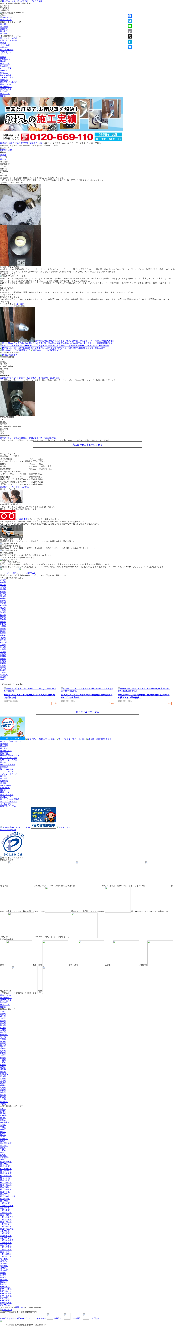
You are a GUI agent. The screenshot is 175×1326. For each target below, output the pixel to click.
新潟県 (3, 594)
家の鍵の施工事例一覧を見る (87, 444)
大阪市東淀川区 (6, 1245)
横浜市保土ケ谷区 (7, 1196)
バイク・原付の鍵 (7, 764)
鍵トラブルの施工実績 (9, 799)
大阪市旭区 (5, 1203)
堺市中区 (4, 1263)
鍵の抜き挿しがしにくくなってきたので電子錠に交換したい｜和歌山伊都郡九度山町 (77, 341)
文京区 (3, 1155)
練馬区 (3, 1152)
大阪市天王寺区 (6, 1229)
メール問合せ (12, 573)
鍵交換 (3, 159)
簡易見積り (58, 1318)
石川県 (3, 598)
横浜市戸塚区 (6, 1189)
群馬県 (3, 617)
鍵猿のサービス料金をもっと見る (14, 487)
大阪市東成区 (6, 1243)
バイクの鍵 (5, 45)
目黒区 (3, 1159)
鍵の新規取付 (6, 751)
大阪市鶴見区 (6, 1226)
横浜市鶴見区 (6, 1187)
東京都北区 (5, 1122)
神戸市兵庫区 (6, 1305)
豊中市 (3, 1277)
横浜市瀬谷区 (6, 1182)
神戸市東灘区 (6, 1303)
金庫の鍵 (4, 47)
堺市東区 (4, 1268)
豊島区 (3, 1148)
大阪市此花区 (6, 1212)
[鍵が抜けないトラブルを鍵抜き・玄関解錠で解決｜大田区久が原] (17, 415)
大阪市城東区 (6, 1215)
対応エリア (5, 63)
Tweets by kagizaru (8, 830)
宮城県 (3, 589)
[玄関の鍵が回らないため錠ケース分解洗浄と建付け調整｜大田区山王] (8, 355)
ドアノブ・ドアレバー (9, 774)
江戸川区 (4, 1115)
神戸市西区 (5, 1300)
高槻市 (3, 1275)
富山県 (3, 596)
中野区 (3, 1150)
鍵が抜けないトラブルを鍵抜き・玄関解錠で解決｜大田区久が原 (28, 438)
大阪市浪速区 (6, 1231)
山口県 (3, 652)
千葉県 (3, 610)
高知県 (3, 661)
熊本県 (3, 668)
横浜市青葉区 (6, 1162)
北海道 (3, 580)
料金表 (3, 61)
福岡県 (3, 663)
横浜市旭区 (5, 1164)
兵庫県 (3, 633)
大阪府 (3, 631)
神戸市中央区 (6, 1293)
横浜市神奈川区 (6, 1171)
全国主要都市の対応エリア (11, 1106)
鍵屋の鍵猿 (20, 1307)
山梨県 (3, 626)
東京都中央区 (6, 1143)
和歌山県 (4, 642)
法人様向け (5, 778)
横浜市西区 (5, 1194)
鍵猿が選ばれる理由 (8, 82)
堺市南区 (4, 1270)
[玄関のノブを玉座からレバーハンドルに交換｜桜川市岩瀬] (26, 345)
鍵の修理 (4, 26)
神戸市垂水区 (6, 1291)
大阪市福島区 (6, 1249)
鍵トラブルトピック (8, 801)
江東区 (3, 1125)
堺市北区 (4, 1259)
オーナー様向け (6, 68)
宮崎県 (3, 677)
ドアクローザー (6, 52)
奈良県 (3, 640)
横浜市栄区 (5, 1180)
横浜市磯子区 (6, 1169)
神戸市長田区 (6, 1296)
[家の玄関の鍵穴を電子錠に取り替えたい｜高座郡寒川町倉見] (27, 343)
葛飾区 (3, 1120)
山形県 (3, 587)
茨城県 (3, 612)
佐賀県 (3, 665)
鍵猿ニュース (6, 797)
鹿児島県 (4, 675)
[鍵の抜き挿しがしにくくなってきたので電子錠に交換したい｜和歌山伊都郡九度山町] (17, 341)
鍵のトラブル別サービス (10, 741)
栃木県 (3, 615)
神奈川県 (4, 605)
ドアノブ (4, 54)
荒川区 (3, 1111)
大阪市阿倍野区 (6, 1206)
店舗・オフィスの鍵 (8, 40)
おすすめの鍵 (6, 75)
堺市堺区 (4, 1261)
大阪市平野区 (6, 1247)
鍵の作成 (4, 33)
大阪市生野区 (6, 1208)
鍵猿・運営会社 (6, 794)
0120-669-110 (21, 519)
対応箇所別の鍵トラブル (10, 755)
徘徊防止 (4, 73)
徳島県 (3, 654)
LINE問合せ (30, 573)
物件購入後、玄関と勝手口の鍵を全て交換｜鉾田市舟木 (81, 348)
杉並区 (3, 1134)
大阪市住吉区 (6, 1219)
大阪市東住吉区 (6, 1240)
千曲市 (9, 150)
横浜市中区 (5, 1192)
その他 (54, 703)
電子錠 (3, 56)
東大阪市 (4, 1282)
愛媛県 (3, 658)
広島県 (3, 649)
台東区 (3, 1141)
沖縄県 (3, 679)
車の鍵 (3, 43)
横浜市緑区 (5, 1199)
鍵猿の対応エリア (7, 1009)
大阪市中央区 (6, 1224)
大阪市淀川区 (6, 1256)
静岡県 (3, 628)
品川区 (3, 1127)
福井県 (3, 601)
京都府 (3, 635)
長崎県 (3, 670)
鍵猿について (6, 19)
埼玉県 (3, 608)
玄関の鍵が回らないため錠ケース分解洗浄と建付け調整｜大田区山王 (30, 378)
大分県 (3, 672)
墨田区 (3, 1136)
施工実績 (4, 66)
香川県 (3, 656)
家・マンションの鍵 (8, 38)
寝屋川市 (4, 1279)
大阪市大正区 (6, 1222)
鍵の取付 (4, 31)
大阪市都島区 (6, 1254)
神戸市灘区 (5, 1298)
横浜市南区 (5, 1201)
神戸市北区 (5, 1286)
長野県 (3, 150)
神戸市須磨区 (6, 1289)
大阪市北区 (5, 1210)
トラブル (111, 703)
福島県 (3, 591)
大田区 (3, 1118)
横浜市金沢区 (6, 1173)
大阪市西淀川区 (6, 1238)
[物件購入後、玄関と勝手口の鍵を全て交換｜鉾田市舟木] (25, 348)
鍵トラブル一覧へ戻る (87, 712)
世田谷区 (4, 1138)
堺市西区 (4, 1266)
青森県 (3, 582)
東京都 (3, 603)
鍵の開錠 (4, 24)
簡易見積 (4, 80)
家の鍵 (3, 155)
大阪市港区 (5, 1252)
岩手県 (3, 585)
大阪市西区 (5, 1233)
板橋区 (3, 1113)
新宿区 (3, 1132)
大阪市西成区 (6, 1236)
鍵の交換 (4, 29)
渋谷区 (3, 1129)
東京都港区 (5, 1157)
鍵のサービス (6, 87)
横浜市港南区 (6, 1175)
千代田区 (4, 1145)
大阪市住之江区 (6, 1217)
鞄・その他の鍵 (6, 50)
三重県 (3, 645)
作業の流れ (5, 59)
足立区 (3, 1108)
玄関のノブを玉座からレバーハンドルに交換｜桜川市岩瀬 (84, 345)
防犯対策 (4, 70)
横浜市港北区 (6, 1178)
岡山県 (3, 647)
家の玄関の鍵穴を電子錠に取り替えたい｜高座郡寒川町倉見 (87, 343)
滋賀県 (3, 638)
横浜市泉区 (5, 1166)
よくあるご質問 (6, 77)
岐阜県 (3, 621)
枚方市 (3, 1284)
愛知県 (3, 619)
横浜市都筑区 (6, 1185)
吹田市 (3, 1273)
